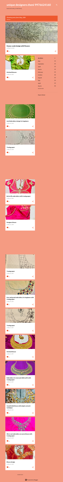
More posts (20, 474)
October (40, 75)
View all (9, 19)
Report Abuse (41, 95)
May (39, 61)
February (40, 72)
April (39, 66)
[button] (55, 51)
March (39, 69)
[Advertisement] (19, 92)
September (41, 64)
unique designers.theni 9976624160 (29, 4)
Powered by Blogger (32, 480)
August (40, 77)
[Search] (57, 5)
